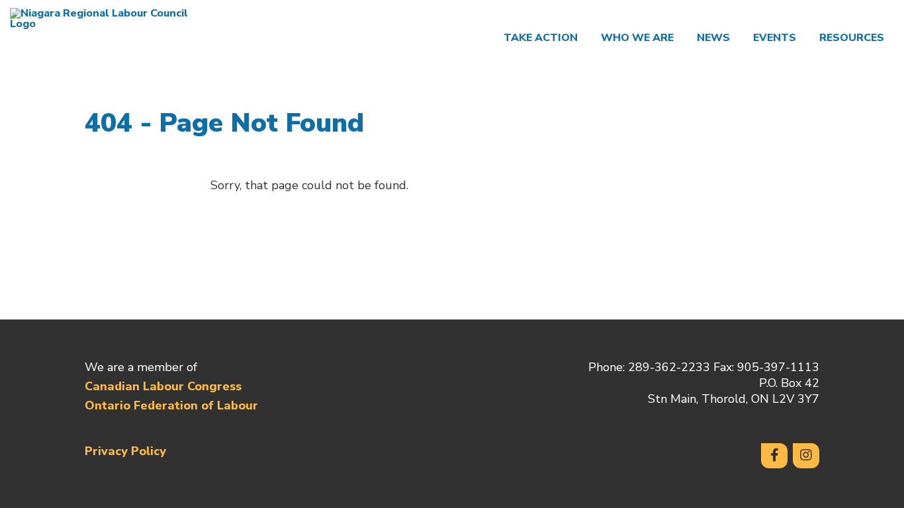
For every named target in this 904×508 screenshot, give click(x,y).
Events (774, 37)
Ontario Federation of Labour (171, 405)
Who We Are (637, 37)
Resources (851, 37)
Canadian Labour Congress (163, 386)
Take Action (541, 37)
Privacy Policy (125, 451)
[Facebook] (774, 455)
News (713, 37)
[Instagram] (806, 455)
